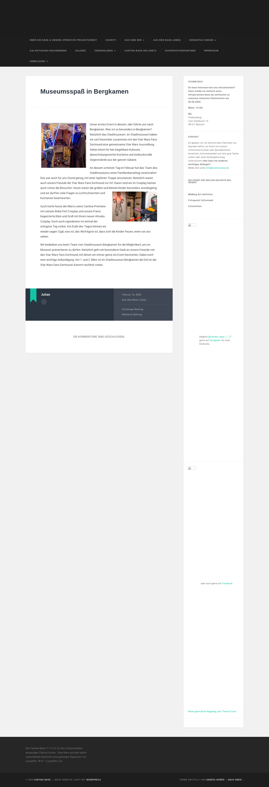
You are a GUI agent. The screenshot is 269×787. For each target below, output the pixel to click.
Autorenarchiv (44, 302)
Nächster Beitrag (132, 314)
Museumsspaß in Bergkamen (84, 91)
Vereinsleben (103, 51)
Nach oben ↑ (235, 780)
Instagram (215, 340)
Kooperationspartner (180, 51)
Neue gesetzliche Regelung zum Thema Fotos (212, 711)
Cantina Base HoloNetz (140, 51)
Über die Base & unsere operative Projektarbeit (63, 40)
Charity (111, 40)
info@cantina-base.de (217, 167)
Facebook (227, 583)
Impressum (211, 51)
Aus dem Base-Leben (167, 40)
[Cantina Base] (134, 17)
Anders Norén (215, 780)
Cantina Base (42, 780)
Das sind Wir (133, 40)
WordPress (93, 780)
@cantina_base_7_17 (219, 336)
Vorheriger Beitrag (132, 309)
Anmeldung (37, 61)
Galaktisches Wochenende (48, 51)
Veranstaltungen (201, 40)
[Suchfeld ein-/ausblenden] (238, 61)
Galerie (80, 51)
